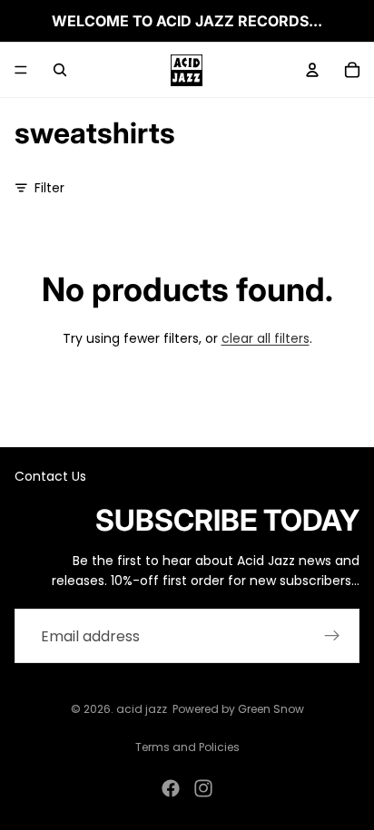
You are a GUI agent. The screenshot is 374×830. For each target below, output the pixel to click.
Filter (49, 188)
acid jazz (141, 709)
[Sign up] (332, 636)
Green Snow (271, 709)
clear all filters (265, 338)
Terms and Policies (187, 747)
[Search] (60, 70)
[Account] (312, 70)
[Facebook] (171, 788)
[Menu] (21, 70)
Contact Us (50, 476)
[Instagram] (203, 788)
